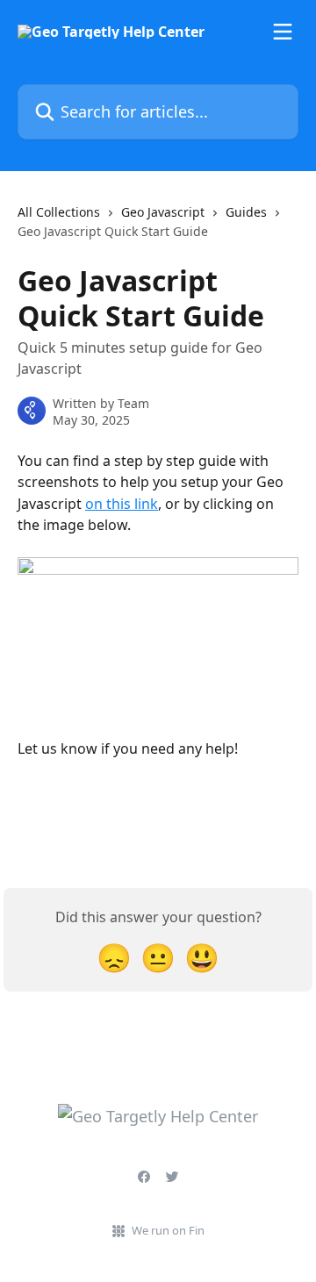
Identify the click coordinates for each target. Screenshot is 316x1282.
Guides (246, 212)
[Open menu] (282, 31)
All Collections (59, 212)
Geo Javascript (163, 212)
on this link (121, 503)
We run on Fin (168, 1230)
